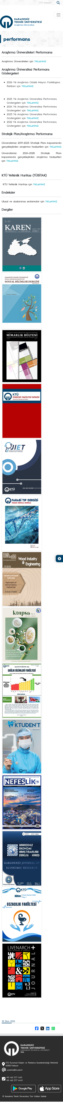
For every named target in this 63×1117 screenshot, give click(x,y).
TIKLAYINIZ (40, 61)
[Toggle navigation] (58, 15)
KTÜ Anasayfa (45, 2)
